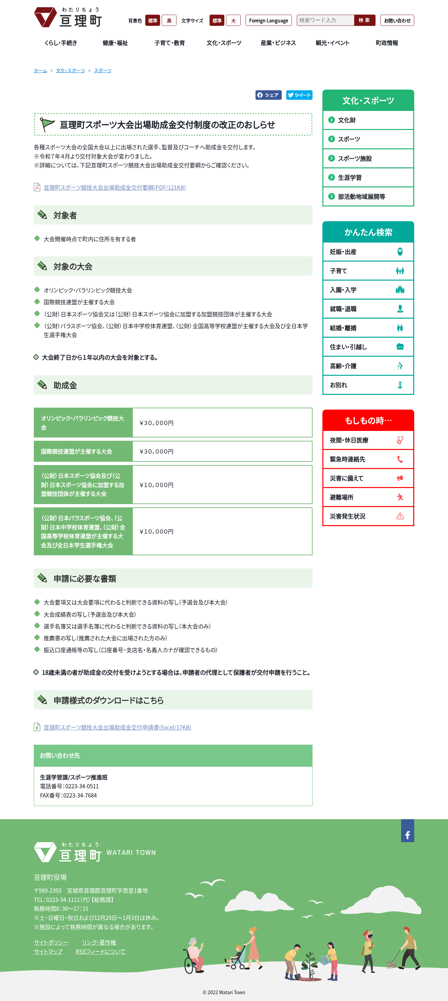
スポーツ (103, 70)
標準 (152, 20)
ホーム (40, 70)
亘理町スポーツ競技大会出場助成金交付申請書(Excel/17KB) (118, 727)
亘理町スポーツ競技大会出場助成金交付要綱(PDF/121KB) (115, 187)
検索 (365, 20)
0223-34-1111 (63, 899)
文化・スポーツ (70, 70)
